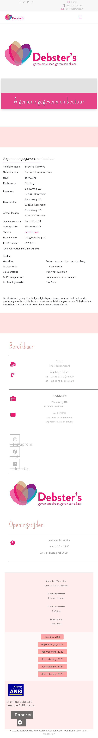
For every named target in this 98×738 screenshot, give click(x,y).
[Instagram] (24, 2)
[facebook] (20, 2)
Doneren (24, 714)
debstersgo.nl (32, 232)
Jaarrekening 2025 (52, 674)
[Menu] (80, 17)
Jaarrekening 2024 (52, 666)
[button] (72, 2)
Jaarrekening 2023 (52, 659)
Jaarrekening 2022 (52, 651)
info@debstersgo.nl (74, 9)
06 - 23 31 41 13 (74, 5)
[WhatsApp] (32, 2)
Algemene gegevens (52, 644)
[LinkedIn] (28, 2)
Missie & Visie (52, 636)
